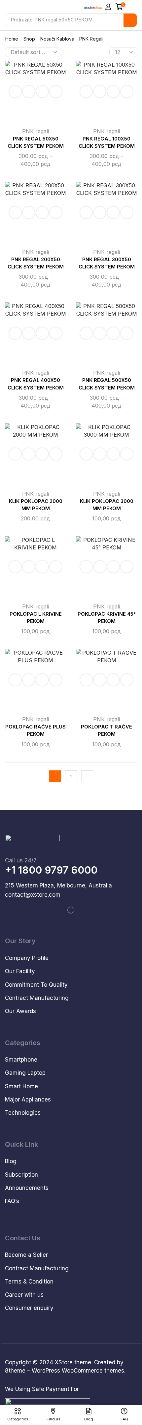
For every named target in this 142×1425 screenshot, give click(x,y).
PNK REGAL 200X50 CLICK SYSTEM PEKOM (36, 263)
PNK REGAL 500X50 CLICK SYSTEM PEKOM (107, 383)
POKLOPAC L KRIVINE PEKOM (36, 617)
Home (11, 39)
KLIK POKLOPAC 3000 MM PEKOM (106, 504)
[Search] (130, 20)
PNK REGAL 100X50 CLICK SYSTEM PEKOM (107, 142)
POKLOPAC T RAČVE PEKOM (106, 730)
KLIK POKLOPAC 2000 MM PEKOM (35, 504)
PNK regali (35, 131)
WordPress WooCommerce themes (78, 1370)
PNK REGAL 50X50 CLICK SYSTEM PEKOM (36, 142)
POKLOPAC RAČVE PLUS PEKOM (35, 730)
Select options (29, 92)
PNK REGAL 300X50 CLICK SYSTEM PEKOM (107, 263)
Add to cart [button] (29, 454)
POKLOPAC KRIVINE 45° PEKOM (107, 617)
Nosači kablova (57, 39)
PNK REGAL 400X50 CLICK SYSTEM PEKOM (36, 383)
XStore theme (73, 1362)
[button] (108, 7)
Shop (29, 39)
